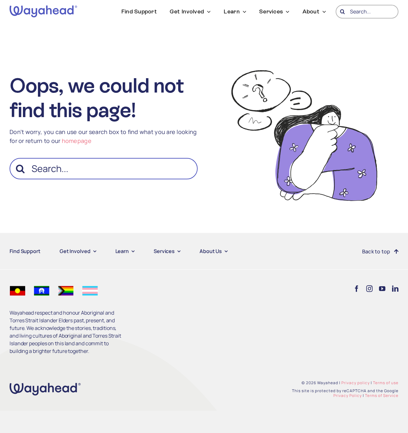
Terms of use (385, 382)
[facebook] (356, 289)
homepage (76, 141)
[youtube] (382, 289)
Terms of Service (381, 395)
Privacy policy (355, 382)
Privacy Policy (347, 395)
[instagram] (369, 289)
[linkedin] (395, 289)
